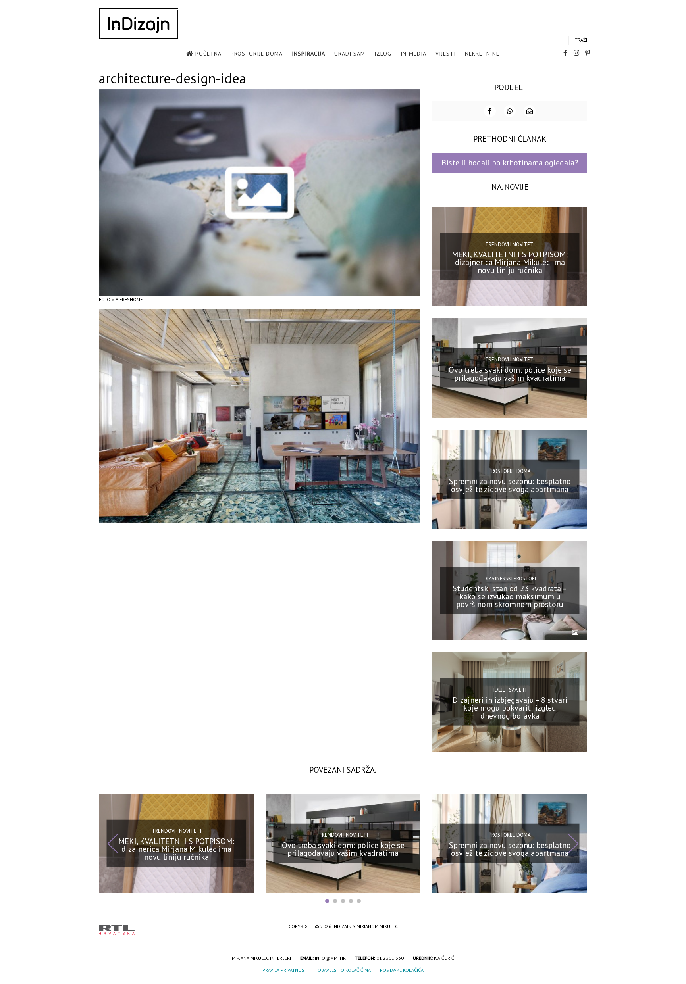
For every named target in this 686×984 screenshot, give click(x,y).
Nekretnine (482, 53)
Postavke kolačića (402, 970)
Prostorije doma (257, 53)
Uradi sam (349, 53)
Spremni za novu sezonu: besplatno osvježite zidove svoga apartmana (510, 485)
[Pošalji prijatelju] (530, 111)
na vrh (579, 927)
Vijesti (445, 53)
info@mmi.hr (330, 958)
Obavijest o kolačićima (344, 970)
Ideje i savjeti (509, 689)
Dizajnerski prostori (510, 578)
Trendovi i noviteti (510, 244)
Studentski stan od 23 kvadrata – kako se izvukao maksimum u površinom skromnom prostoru (510, 596)
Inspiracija (308, 53)
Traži (581, 40)
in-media (413, 53)
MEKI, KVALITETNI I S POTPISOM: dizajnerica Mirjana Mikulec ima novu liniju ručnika (510, 262)
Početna (208, 53)
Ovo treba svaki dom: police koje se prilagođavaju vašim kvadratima (510, 374)
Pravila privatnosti (285, 970)
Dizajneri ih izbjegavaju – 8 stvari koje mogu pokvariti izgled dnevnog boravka (510, 708)
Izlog (382, 53)
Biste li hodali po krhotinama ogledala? (509, 163)
